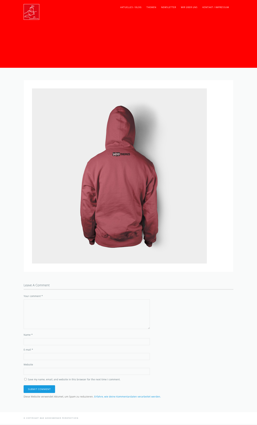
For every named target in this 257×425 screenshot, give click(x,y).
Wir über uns (189, 7)
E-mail (28, 349)
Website (28, 364)
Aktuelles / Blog (131, 7)
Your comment (33, 296)
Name (28, 334)
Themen (151, 7)
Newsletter (168, 7)
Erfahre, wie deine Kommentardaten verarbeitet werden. (127, 396)
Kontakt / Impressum (215, 7)
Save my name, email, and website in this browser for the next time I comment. (74, 379)
